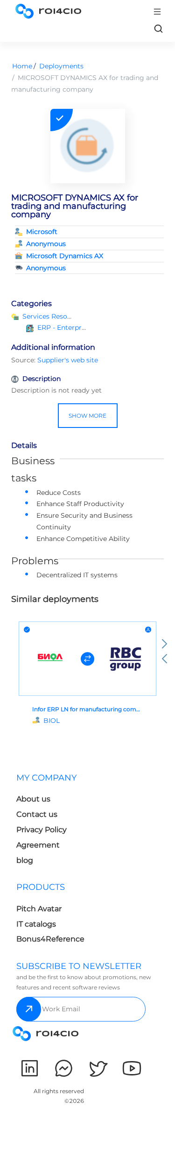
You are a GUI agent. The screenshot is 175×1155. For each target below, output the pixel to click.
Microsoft (41, 231)
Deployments (61, 66)
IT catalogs (36, 924)
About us (33, 798)
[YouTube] (132, 1068)
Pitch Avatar (39, 908)
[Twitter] (98, 1068)
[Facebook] (64, 1068)
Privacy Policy (41, 829)
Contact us (36, 814)
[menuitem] (50, 822)
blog (24, 860)
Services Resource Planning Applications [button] (88, 316)
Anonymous (46, 244)
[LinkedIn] (29, 1068)
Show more (87, 415)
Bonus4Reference (50, 939)
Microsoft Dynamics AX (64, 256)
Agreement (38, 845)
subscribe (28, 1009)
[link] (158, 28)
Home (22, 66)
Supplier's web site (67, 360)
